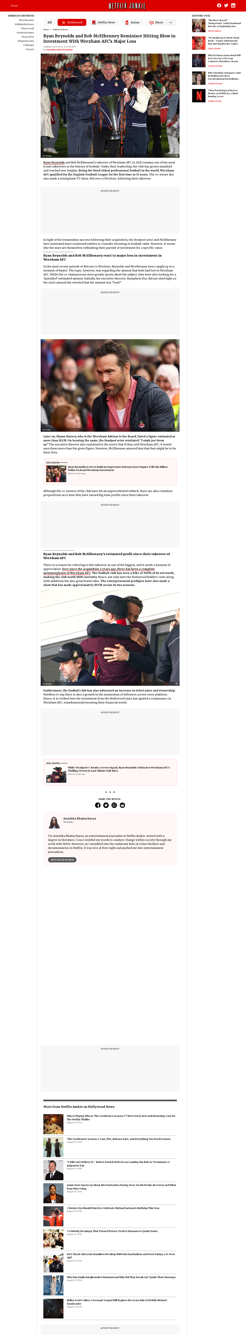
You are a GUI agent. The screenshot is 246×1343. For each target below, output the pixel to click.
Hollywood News (60, 29)
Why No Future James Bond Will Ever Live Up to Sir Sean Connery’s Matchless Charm (224, 58)
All (50, 22)
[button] (178, 155)
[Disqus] (110, 916)
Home (14, 5)
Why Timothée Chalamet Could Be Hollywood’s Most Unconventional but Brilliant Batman (224, 76)
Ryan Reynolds (54, 162)
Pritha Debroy (214, 31)
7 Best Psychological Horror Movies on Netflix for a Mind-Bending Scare (223, 93)
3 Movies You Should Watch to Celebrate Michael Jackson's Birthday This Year (113, 1124)
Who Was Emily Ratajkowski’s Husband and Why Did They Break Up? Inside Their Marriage (121, 1193)
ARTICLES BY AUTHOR (62, 860)
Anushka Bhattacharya (60, 50)
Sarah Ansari (214, 49)
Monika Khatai (215, 101)
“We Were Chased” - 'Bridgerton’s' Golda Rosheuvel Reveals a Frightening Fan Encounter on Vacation (224, 23)
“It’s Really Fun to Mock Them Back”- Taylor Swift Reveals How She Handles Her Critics (223, 41)
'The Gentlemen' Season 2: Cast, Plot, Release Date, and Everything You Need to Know (119, 1055)
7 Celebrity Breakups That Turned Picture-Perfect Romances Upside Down (112, 1147)
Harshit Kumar (215, 66)
